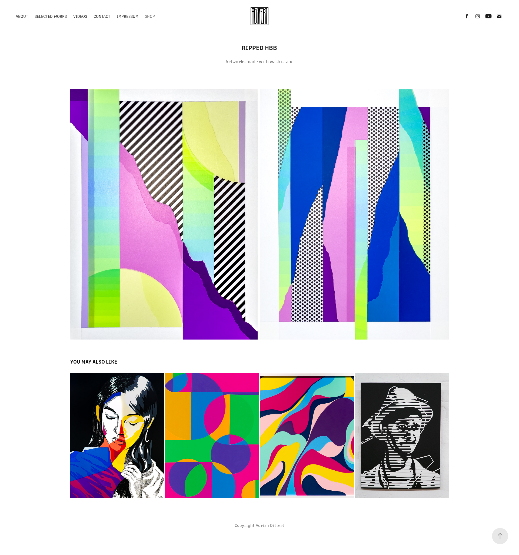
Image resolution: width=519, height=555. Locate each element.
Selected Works (51, 16)
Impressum (127, 16)
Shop (150, 16)
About (22, 16)
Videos (80, 16)
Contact (102, 16)
